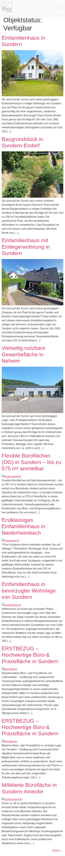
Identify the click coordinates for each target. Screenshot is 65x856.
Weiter (57, 850)
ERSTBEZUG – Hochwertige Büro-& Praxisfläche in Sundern (30, 655)
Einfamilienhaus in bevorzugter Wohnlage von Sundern (29, 590)
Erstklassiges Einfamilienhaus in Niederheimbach (23, 526)
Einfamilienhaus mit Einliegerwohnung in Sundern (26, 246)
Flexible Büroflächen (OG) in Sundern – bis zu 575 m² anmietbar (31, 462)
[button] (60, 7)
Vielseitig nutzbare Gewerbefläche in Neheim (23, 354)
